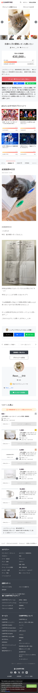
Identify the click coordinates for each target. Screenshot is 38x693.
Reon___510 (15, 47)
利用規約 (21, 637)
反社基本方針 (22, 652)
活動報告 (11, 163)
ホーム (3, 163)
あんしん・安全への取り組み (26, 622)
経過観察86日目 (8, 169)
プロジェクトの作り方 (7, 605)
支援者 (19, 163)
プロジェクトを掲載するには (9, 7)
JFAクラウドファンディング (9, 645)
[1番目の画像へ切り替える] (4, 37)
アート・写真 (5, 573)
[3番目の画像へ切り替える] (19, 37)
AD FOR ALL (5, 639)
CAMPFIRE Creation (7, 625)
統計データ (22, 608)
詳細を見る (5, 424)
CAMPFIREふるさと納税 (8, 636)
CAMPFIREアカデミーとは (8, 600)
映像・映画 (22, 564)
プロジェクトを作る (7, 587)
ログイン (25, 2)
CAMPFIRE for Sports (7, 633)
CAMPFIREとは (23, 619)
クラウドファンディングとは (9, 602)
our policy (7, 691)
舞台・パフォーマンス (24, 573)
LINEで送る (31, 83)
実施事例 (21, 605)
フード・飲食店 (6, 559)
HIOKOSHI (4, 642)
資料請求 (4, 589)
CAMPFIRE (5, 619)
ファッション (5, 564)
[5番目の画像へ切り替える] (34, 37)
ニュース (21, 625)
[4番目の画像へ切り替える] (26, 37)
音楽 (20, 556)
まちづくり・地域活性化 (25, 553)
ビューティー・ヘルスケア (25, 570)
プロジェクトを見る (19, 357)
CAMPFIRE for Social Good (9, 628)
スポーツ (21, 561)
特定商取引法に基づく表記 (25, 646)
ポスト (8, 83)
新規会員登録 (32, 2)
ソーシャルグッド (6, 576)
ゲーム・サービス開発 (7, 567)
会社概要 (9, 676)
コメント (34, 163)
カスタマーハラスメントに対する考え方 (27, 655)
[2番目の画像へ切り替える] (11, 37)
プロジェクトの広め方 (7, 608)
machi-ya (4, 648)
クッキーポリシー (23, 659)
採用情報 (19, 676)
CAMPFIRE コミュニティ (8, 622)
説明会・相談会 (23, 600)
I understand (31, 686)
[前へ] (2, 22)
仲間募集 (27, 163)
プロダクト (4, 556)
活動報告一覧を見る (19, 352)
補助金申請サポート (7, 650)
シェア (20, 83)
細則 (20, 640)
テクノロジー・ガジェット (8, 553)
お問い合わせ (22, 631)
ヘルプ (20, 628)
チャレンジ (25, 47)
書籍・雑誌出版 (23, 567)
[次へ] (35, 22)
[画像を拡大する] (17, 439)
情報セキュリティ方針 (24, 649)
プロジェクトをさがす (12, 543)
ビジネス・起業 (6, 570)
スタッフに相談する (24, 587)
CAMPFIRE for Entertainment (9, 631)
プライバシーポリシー (24, 643)
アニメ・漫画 (5, 561)
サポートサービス (23, 602)
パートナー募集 (28, 676)
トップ (3, 543)
